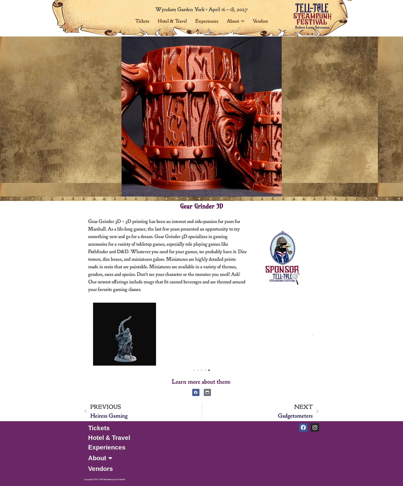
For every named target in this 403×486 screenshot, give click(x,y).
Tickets (142, 21)
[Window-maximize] (207, 392)
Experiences (206, 21)
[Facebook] (195, 392)
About (233, 21)
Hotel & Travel (172, 21)
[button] (90, 335)
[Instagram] (315, 427)
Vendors (260, 21)
